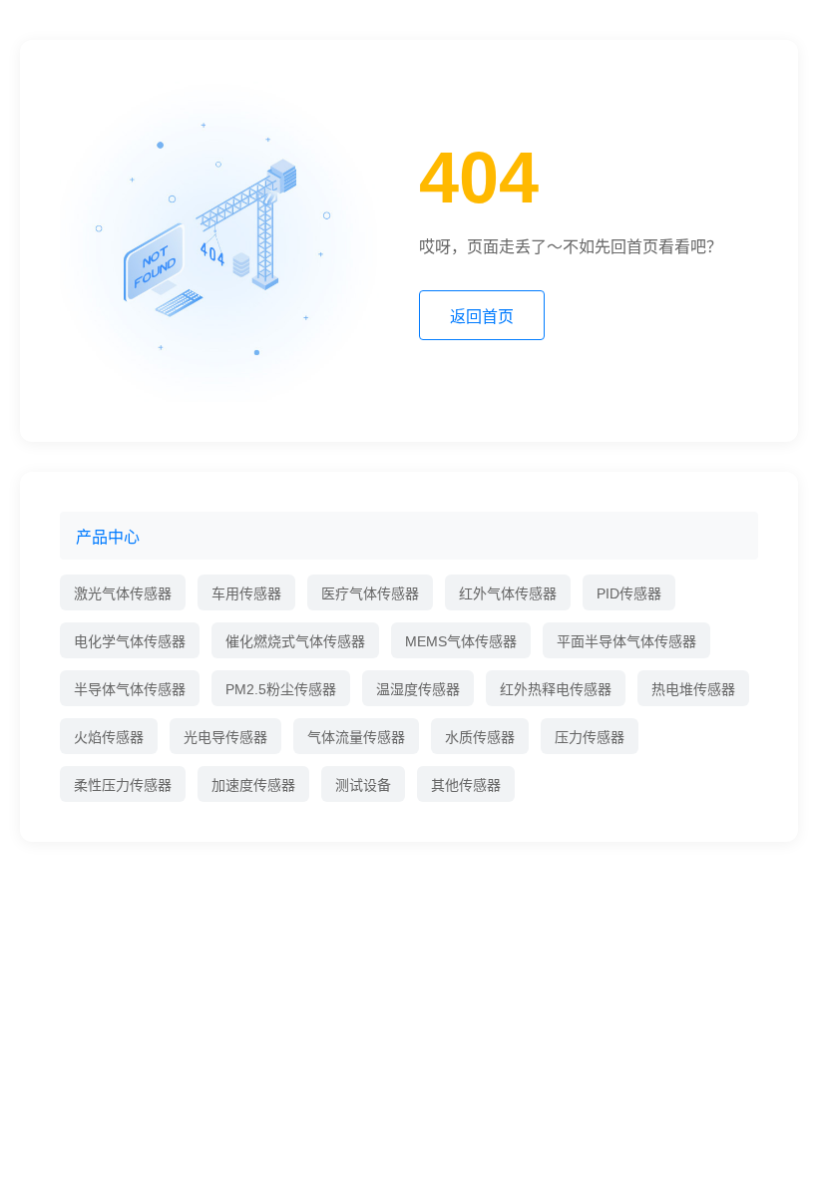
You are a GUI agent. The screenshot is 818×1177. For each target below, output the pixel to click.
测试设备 (363, 785)
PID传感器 (629, 593)
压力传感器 (589, 737)
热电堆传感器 (693, 689)
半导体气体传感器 (130, 689)
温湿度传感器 (418, 689)
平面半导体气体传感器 (626, 641)
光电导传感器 (225, 737)
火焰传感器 (109, 737)
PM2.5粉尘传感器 (280, 689)
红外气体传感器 (508, 593)
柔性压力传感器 (123, 785)
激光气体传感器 (123, 593)
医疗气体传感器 (370, 593)
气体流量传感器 (356, 737)
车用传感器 (246, 593)
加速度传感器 (253, 785)
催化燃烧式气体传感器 (295, 641)
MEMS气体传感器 (461, 641)
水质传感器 (480, 737)
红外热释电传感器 (556, 689)
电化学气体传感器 (130, 641)
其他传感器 (466, 785)
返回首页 (482, 316)
